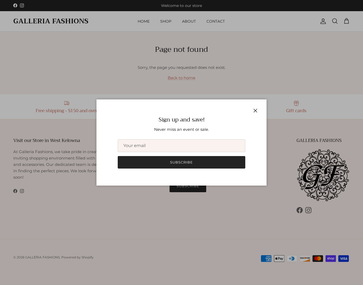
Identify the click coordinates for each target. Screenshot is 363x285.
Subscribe (181, 162)
